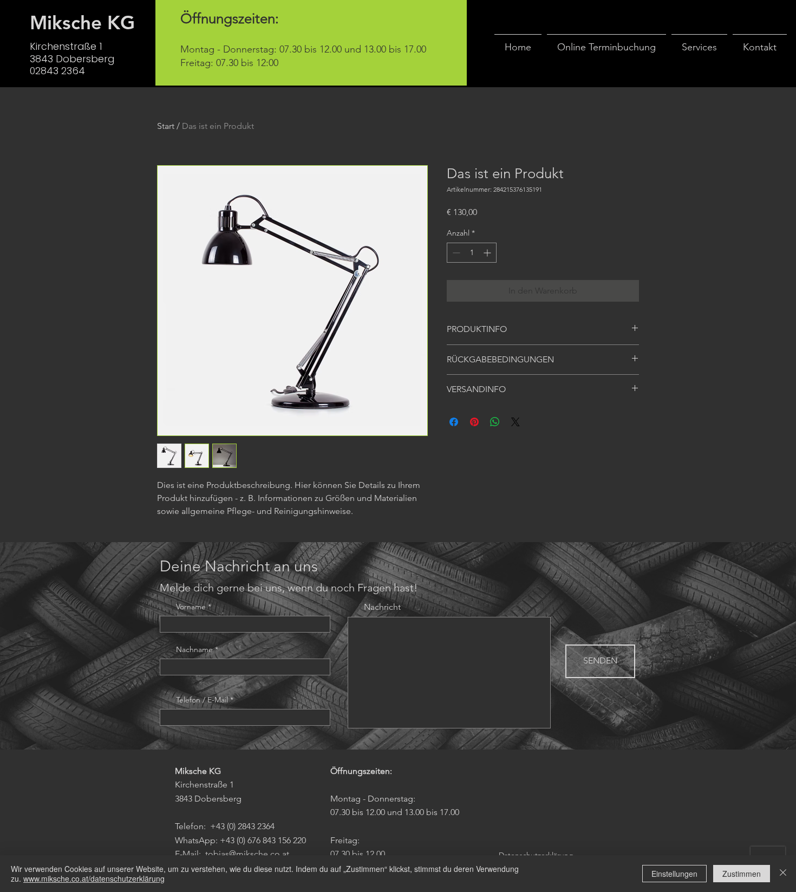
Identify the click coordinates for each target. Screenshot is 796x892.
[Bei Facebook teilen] (453, 421)
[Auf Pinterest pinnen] (474, 421)
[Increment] (488, 252)
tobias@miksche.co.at (247, 854)
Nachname (194, 649)
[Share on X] (515, 421)
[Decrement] (455, 252)
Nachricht (382, 607)
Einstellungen (674, 873)
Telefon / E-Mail (202, 700)
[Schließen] (783, 873)
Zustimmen (741, 873)
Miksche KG (82, 22)
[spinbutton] (471, 252)
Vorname (191, 606)
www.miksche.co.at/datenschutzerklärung (94, 878)
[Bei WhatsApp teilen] (494, 421)
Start (165, 126)
